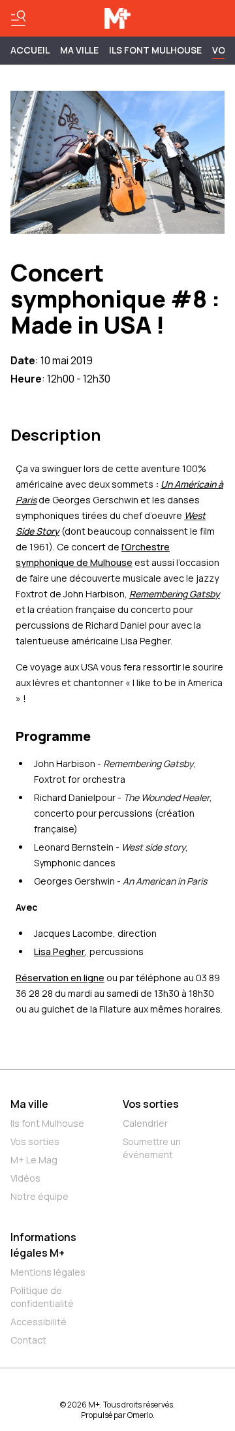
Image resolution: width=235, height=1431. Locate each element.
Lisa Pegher (59, 951)
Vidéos (25, 1178)
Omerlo (140, 1415)
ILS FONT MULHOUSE (155, 50)
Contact (28, 1340)
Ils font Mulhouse (47, 1123)
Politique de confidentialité (42, 1297)
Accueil (30, 50)
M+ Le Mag (33, 1160)
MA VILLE (79, 50)
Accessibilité (38, 1321)
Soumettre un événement (152, 1148)
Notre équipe (39, 1196)
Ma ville (29, 1104)
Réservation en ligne (60, 977)
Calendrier (145, 1123)
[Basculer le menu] (18, 18)
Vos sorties (34, 1141)
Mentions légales (48, 1272)
